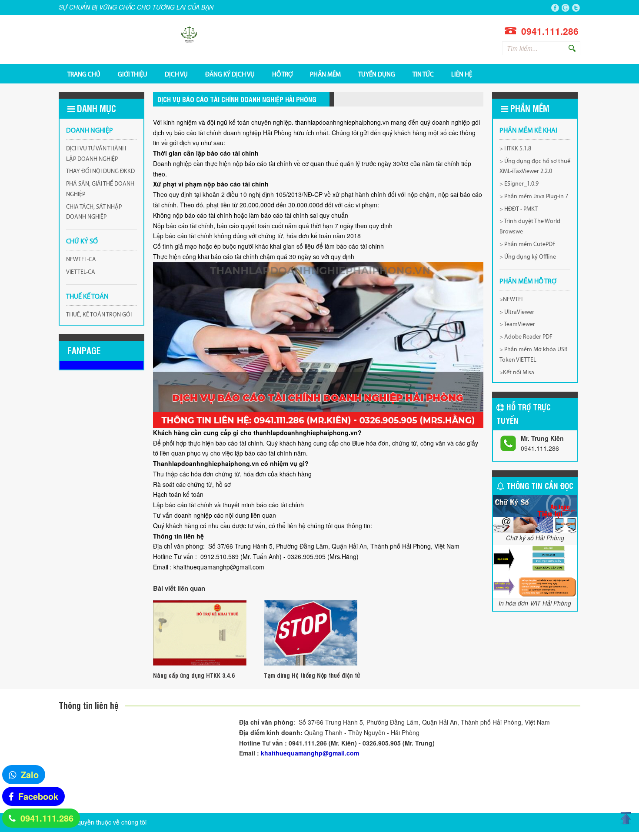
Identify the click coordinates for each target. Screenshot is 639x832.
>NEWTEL (511, 299)
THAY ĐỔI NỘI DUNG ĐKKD (100, 171)
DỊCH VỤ (176, 74)
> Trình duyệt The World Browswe (529, 226)
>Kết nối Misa (516, 372)
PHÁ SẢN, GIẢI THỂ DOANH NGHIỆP (100, 189)
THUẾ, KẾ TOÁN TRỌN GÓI (99, 315)
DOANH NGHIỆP (89, 130)
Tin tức (423, 74)
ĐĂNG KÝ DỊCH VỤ (230, 74)
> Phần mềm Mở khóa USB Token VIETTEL (533, 354)
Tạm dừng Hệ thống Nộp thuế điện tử (312, 675)
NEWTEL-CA (81, 259)
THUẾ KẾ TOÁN (87, 296)
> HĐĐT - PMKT (518, 209)
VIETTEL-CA (80, 272)
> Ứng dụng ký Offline (527, 257)
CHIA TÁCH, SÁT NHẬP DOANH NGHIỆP (94, 212)
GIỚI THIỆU (132, 74)
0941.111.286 (46, 818)
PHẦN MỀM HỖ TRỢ (527, 281)
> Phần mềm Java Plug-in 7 (533, 196)
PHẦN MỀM (325, 74)
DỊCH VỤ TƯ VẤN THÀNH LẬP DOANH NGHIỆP (96, 154)
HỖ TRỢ (282, 74)
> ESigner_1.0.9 (519, 184)
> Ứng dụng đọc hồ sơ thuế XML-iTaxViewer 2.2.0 (534, 166)
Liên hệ (461, 74)
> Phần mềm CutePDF (527, 244)
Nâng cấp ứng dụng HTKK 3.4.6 (194, 675)
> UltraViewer (516, 312)
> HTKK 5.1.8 (515, 149)
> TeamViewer (517, 324)
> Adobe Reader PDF (525, 337)
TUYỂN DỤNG (376, 74)
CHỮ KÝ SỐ (82, 241)
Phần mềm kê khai (528, 130)
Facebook (38, 796)
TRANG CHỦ (83, 74)
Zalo (30, 774)
